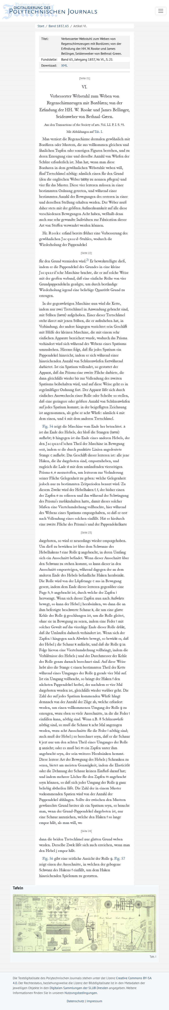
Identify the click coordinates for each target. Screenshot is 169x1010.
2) (87, 259)
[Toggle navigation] (161, 11)
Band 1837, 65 (59, 26)
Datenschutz (75, 1001)
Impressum (94, 1001)
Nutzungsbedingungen (81, 993)
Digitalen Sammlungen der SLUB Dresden (79, 988)
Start (41, 26)
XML (64, 65)
